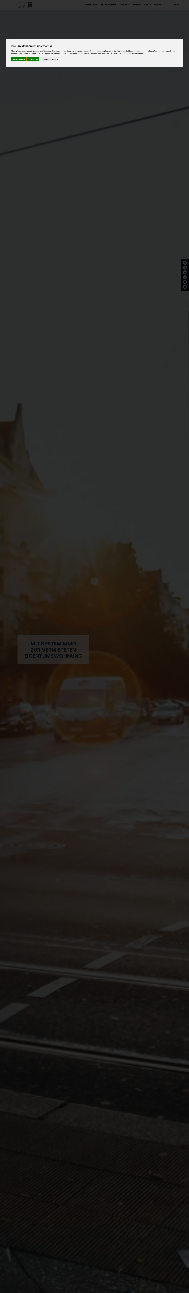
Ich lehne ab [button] (33, 59)
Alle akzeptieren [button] (19, 59)
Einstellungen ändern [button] (50, 59)
